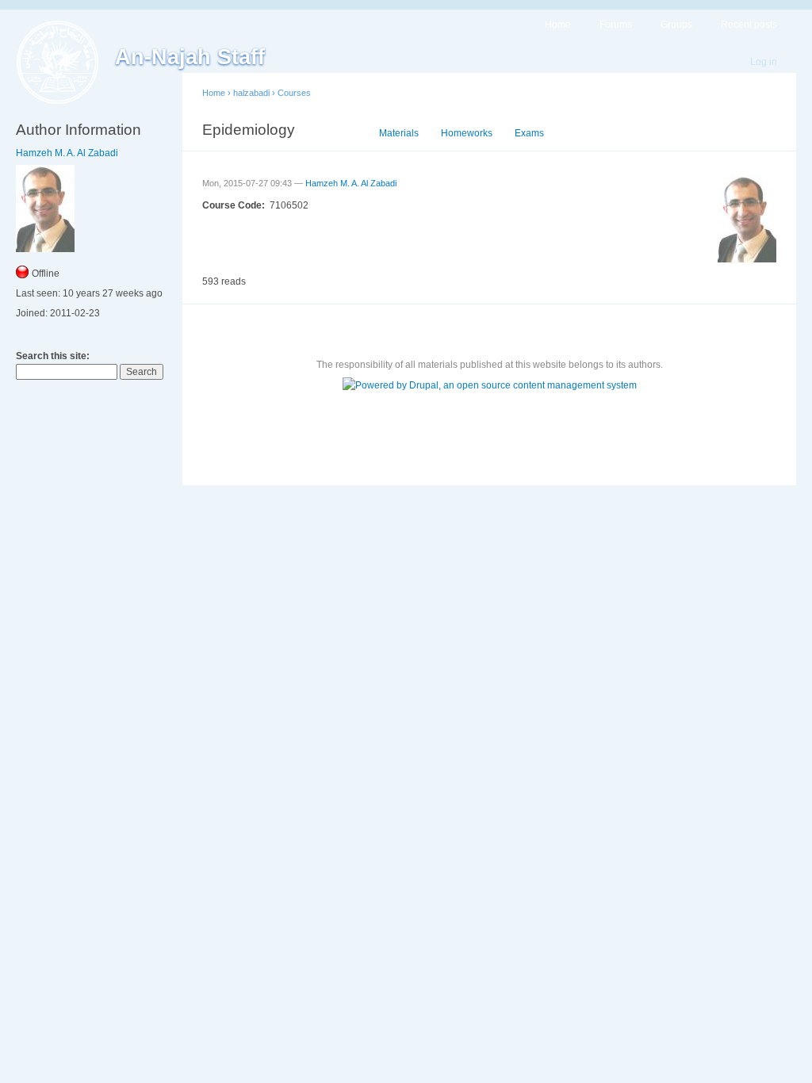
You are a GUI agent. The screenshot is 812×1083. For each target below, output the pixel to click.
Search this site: (53, 356)
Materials (399, 133)
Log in (763, 61)
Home (558, 24)
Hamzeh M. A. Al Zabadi (67, 153)
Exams (529, 133)
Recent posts (749, 24)
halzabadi (251, 93)
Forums (615, 24)
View (346, 133)
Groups (676, 24)
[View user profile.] (747, 259)
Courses (294, 93)
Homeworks (466, 133)
